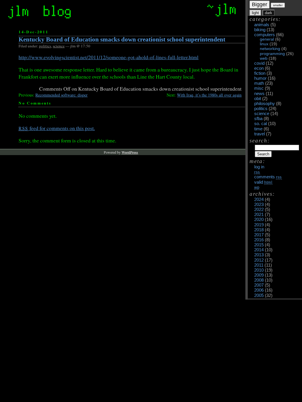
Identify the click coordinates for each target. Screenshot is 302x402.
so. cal (260, 123)
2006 (259, 290)
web (263, 58)
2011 (258, 265)
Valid (263, 182)
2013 (259, 255)
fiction (259, 73)
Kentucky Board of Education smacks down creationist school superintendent (122, 39)
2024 (259, 199)
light (255, 13)
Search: (260, 140)
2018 (259, 229)
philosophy (264, 103)
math (259, 83)
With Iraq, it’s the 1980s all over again (209, 95)
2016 (259, 239)
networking (270, 48)
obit (257, 98)
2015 (259, 244)
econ (259, 68)
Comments (268, 177)
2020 (259, 219)
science (261, 113)
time (258, 129)
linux (264, 44)
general (267, 39)
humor (260, 78)
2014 (259, 249)
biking (259, 29)
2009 (259, 275)
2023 (259, 204)
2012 (259, 260)
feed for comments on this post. (57, 128)
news (259, 93)
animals (261, 24)
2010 (259, 270)
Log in (259, 167)
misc (259, 88)
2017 (259, 234)
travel (259, 134)
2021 (259, 214)
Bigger (259, 4)
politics (260, 108)
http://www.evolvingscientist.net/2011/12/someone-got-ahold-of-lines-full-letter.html (108, 57)
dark (268, 13)
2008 (259, 280)
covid (259, 63)
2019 (259, 224)
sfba (258, 118)
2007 (259, 285)
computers (264, 34)
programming (272, 54)
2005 (259, 295)
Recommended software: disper (61, 95)
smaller (278, 5)
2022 (259, 209)
